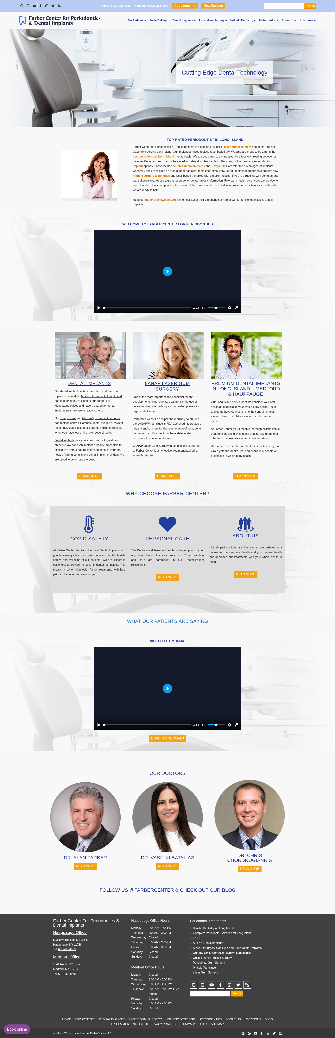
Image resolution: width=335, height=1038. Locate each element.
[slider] (147, 308)
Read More (167, 577)
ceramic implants (100, 427)
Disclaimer (120, 1024)
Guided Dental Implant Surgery (212, 957)
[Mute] (203, 308)
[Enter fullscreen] (236, 308)
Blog (269, 1019)
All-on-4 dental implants (189, 166)
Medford (102, 400)
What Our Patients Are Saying (167, 621)
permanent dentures (107, 418)
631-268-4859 (67, 949)
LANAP (142, 423)
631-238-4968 (67, 973)
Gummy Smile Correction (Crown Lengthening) (222, 952)
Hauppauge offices (66, 405)
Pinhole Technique (204, 967)
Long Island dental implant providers (96, 454)
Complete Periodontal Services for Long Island (222, 933)
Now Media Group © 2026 (98, 1033)
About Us (288, 20)
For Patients (136, 20)
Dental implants (64, 440)
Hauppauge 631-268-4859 (151, 6)
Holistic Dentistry (241, 20)
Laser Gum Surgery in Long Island (165, 445)
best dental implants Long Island (101, 396)
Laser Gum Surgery (211, 20)
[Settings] (229, 308)
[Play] (99, 308)
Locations (306, 20)
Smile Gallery (158, 20)
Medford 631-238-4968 (115, 6)
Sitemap (217, 1024)
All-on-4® (88, 418)
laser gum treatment (237, 146)
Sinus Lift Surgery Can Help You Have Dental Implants (227, 947)
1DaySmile (218, 166)
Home (66, 1019)
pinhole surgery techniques (151, 175)
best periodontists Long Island (153, 156)
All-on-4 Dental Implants (208, 942)
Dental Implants (183, 20)
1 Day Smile (68, 418)
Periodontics (267, 20)
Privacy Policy (195, 1024)
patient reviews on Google (163, 199)
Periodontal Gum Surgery (209, 962)
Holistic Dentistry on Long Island (213, 928)
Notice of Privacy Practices (156, 1024)
